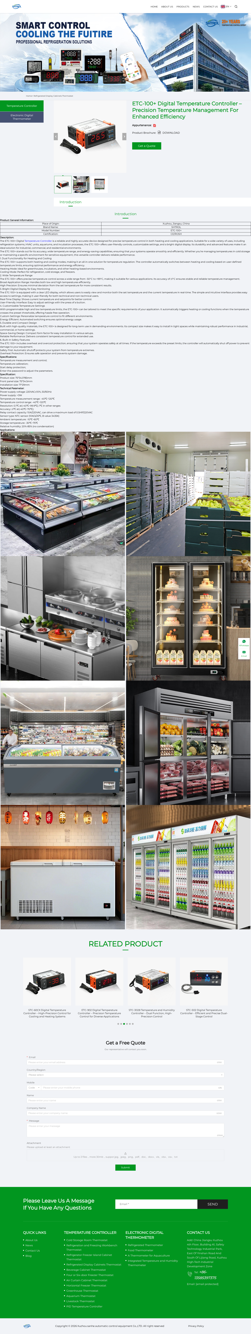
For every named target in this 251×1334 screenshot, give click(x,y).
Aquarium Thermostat (80, 1296)
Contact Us (210, 6)
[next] (124, 136)
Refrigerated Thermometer (145, 1245)
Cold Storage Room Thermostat (86, 1240)
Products (182, 6)
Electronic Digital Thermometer (22, 117)
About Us (167, 6)
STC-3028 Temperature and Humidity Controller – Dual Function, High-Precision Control (99, 1013)
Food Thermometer (140, 1250)
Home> (29, 96)
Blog (28, 1255)
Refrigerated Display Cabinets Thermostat (53, 96)
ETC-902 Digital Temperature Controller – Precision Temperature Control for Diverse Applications (47, 1013)
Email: (202, 1284)
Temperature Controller (22, 105)
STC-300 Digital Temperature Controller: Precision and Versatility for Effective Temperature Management (204, 1013)
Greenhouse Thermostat (82, 1290)
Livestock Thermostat (80, 1301)
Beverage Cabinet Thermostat (86, 1269)
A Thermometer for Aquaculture (149, 1255)
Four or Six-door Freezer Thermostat (89, 1275)
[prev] (56, 136)
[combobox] (125, 1075)
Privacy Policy (196, 1326)
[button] (118, 1024)
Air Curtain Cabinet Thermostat (86, 1280)
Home (154, 6)
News (196, 6)
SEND (213, 1204)
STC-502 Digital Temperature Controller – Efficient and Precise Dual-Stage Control (151, 1013)
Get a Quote (146, 146)
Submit (125, 1167)
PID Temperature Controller (84, 1306)
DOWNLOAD (171, 132)
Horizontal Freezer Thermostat (86, 1285)
